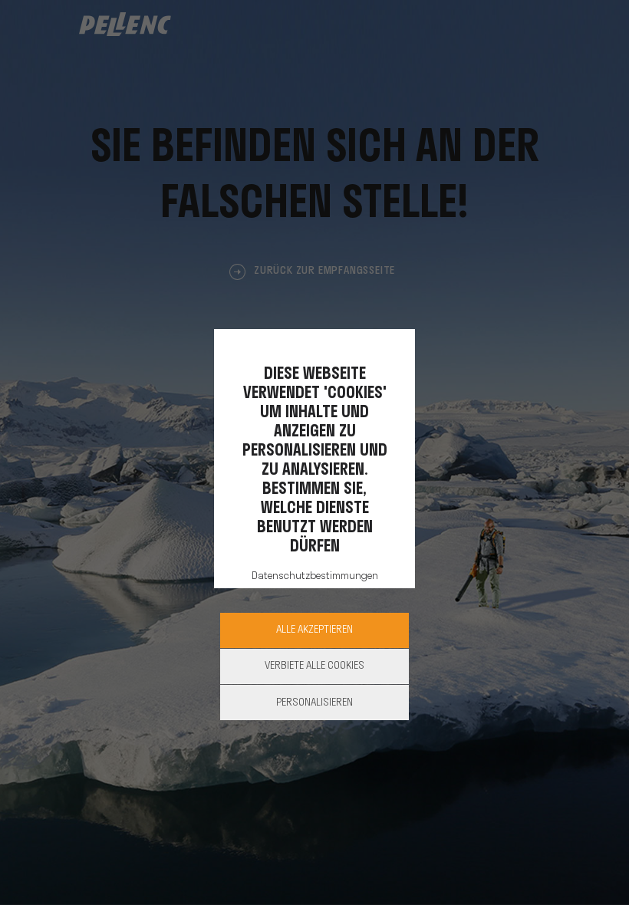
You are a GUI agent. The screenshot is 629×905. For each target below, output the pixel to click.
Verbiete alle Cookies (314, 666)
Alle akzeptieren (314, 630)
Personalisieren (314, 703)
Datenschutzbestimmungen (315, 576)
